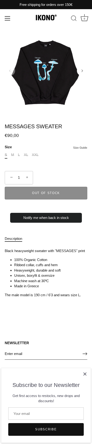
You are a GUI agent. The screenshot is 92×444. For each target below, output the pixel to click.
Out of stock (46, 193)
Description (13, 239)
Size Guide (80, 147)
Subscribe (46, 429)
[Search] (74, 19)
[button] (10, 71)
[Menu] (7, 18)
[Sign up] (85, 353)
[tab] (16, 238)
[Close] (85, 374)
